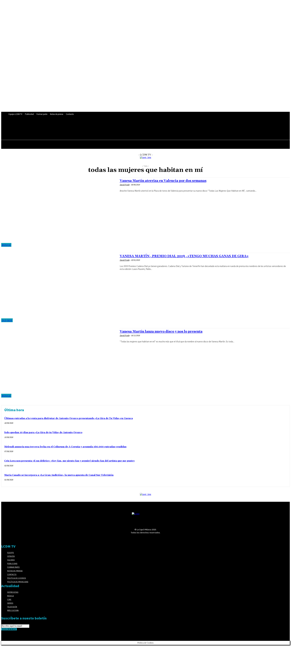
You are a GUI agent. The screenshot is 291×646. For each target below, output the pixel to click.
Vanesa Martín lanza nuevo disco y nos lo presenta (161, 332)
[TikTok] (68, 125)
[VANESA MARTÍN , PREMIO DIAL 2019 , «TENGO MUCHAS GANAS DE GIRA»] (59, 287)
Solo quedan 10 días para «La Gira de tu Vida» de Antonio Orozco (43, 432)
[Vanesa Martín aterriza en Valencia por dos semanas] (59, 212)
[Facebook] (46, 125)
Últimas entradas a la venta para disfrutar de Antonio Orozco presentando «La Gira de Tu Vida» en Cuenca (68, 418)
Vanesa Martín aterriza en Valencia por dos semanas (163, 181)
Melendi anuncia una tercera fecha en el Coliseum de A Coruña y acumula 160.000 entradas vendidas (65, 446)
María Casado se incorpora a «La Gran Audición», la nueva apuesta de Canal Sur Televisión (59, 475)
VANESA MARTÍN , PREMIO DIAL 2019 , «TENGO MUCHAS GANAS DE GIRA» (184, 256)
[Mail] (63, 125)
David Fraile (124, 184)
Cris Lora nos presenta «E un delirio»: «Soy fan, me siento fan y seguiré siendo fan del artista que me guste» (69, 460)
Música (6, 244)
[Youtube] (79, 125)
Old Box (7, 320)
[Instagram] (57, 125)
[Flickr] (51, 125)
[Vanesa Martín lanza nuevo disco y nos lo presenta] (59, 363)
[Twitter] (74, 125)
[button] (78, 131)
